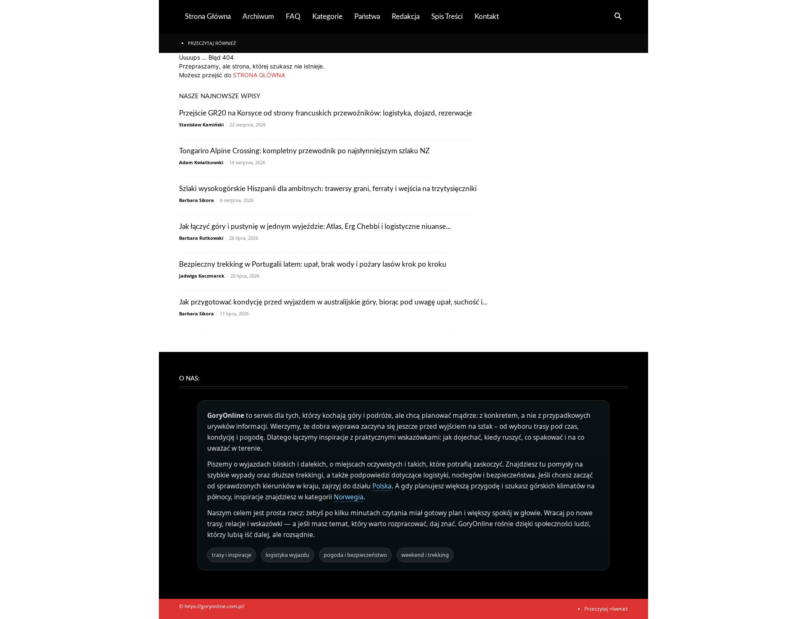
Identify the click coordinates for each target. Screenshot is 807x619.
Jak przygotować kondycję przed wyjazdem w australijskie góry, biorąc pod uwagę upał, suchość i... (333, 302)
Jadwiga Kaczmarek (201, 276)
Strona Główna (208, 16)
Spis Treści (447, 16)
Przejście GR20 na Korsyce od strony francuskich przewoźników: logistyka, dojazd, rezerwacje (325, 113)
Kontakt (487, 16)
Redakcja (405, 16)
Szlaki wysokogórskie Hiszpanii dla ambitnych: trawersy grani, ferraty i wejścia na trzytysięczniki (328, 188)
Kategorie (327, 16)
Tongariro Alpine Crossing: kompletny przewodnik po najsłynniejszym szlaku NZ (304, 151)
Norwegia (349, 496)
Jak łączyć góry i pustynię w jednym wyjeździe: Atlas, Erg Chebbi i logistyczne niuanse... (315, 226)
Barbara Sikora (196, 200)
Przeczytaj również (212, 43)
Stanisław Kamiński (201, 124)
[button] (618, 17)
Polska (382, 485)
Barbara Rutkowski (201, 238)
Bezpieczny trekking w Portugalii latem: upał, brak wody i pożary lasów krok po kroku (312, 264)
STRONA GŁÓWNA (259, 75)
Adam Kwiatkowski (201, 162)
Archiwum (258, 16)
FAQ (293, 16)
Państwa (367, 16)
